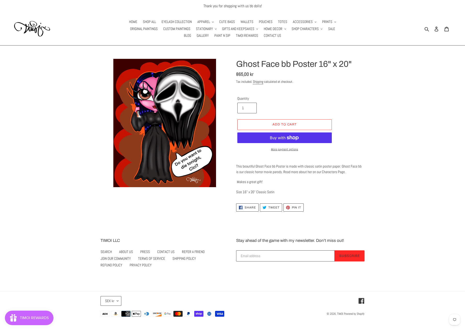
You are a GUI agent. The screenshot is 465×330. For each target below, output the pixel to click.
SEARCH (106, 251)
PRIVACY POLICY (141, 265)
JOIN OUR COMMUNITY (116, 258)
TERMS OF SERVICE (151, 258)
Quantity (243, 98)
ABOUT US (126, 251)
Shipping (258, 81)
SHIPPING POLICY (184, 258)
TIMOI (340, 314)
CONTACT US (166, 251)
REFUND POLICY (111, 265)
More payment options (284, 149)
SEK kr (109, 301)
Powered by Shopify (354, 314)
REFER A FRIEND (193, 251)
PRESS (145, 251)
